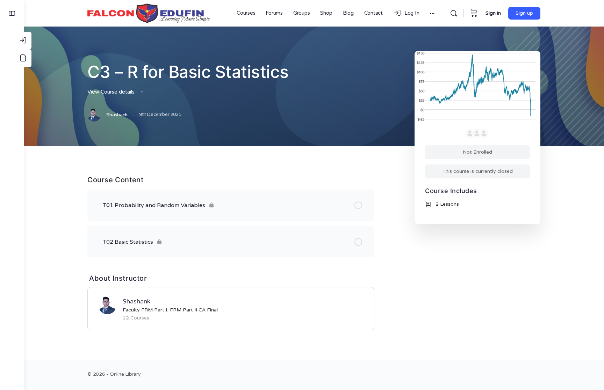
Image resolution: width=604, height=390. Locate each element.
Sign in (493, 13)
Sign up (524, 13)
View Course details (111, 92)
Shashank (136, 301)
